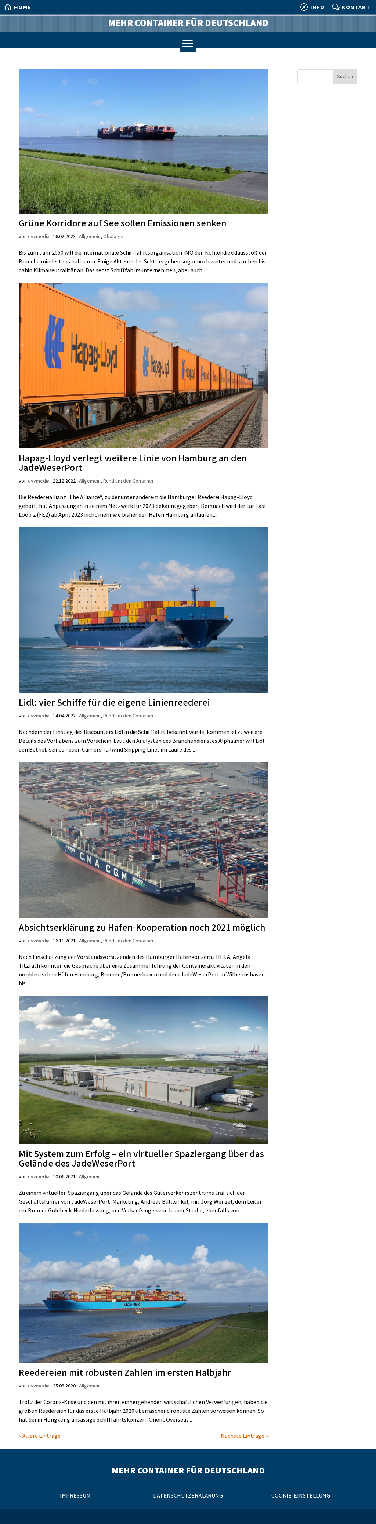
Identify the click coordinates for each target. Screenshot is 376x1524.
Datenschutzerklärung (188, 1495)
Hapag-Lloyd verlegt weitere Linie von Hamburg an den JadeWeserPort (133, 463)
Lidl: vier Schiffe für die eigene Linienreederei (114, 703)
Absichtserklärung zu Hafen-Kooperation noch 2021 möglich (142, 928)
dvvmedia (39, 236)
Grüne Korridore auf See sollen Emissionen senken (123, 223)
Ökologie (113, 236)
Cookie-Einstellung (300, 1495)
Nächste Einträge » (244, 1436)
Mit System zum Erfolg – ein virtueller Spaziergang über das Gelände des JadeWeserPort (141, 1159)
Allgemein (90, 236)
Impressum (75, 1495)
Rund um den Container (128, 481)
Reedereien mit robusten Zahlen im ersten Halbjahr (125, 1373)
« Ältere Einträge (40, 1436)
